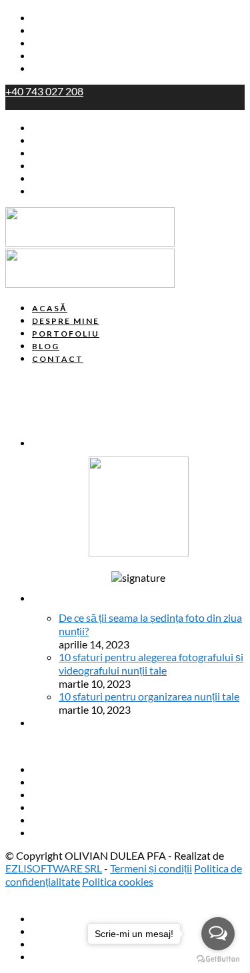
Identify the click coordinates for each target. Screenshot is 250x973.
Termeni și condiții (151, 868)
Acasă (47, 18)
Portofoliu (57, 43)
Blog (43, 56)
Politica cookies (117, 881)
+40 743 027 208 (44, 91)
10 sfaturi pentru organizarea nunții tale (149, 696)
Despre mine (64, 30)
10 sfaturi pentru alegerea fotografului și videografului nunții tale (151, 663)
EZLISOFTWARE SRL (53, 868)
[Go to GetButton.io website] (218, 959)
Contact (52, 68)
